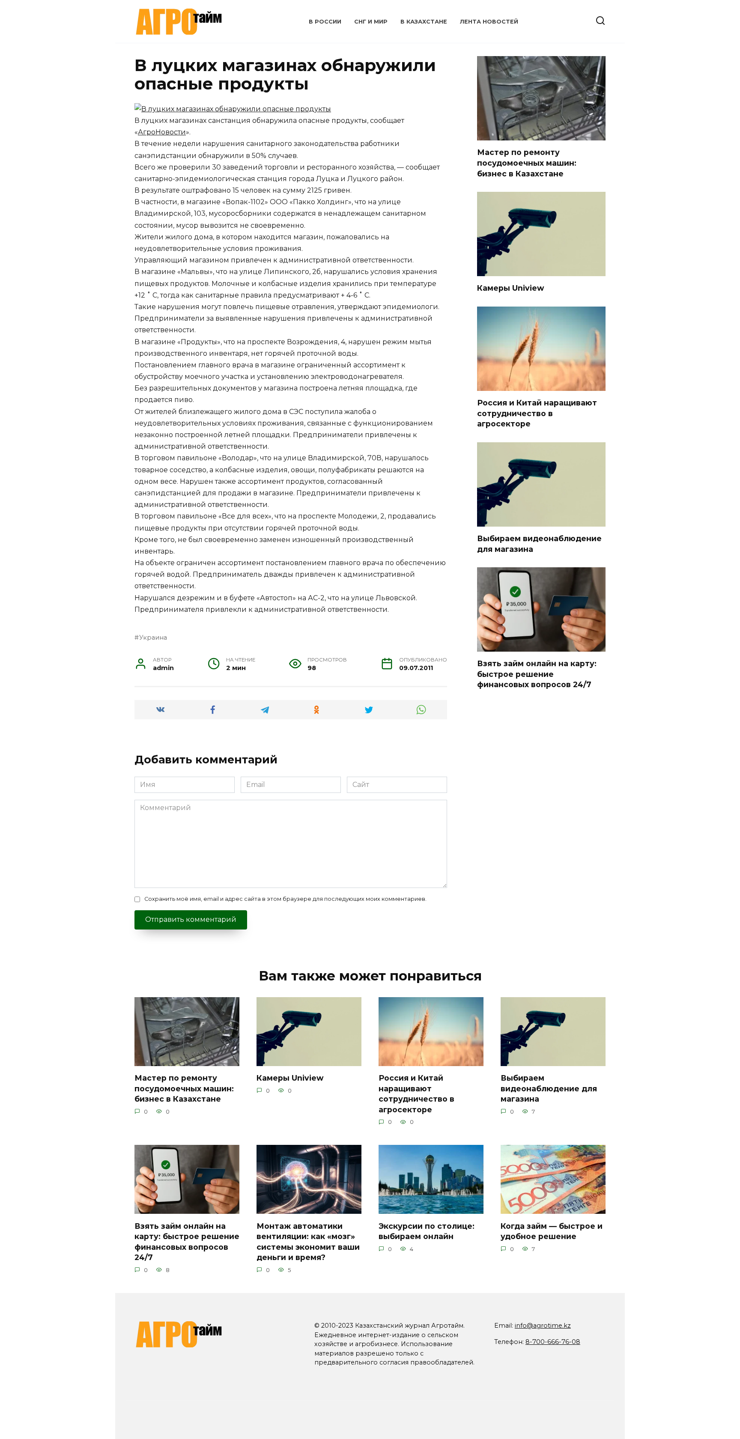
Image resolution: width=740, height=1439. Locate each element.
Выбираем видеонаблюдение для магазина (549, 1088)
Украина (153, 637)
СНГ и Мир (371, 21)
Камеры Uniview (510, 287)
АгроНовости (162, 132)
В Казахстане (423, 21)
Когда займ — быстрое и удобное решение (552, 1231)
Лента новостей (489, 21)
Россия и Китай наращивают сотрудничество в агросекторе (537, 413)
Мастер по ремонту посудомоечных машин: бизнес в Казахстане (526, 163)
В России (325, 21)
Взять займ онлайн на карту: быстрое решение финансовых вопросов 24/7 (537, 674)
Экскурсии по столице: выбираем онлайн (426, 1231)
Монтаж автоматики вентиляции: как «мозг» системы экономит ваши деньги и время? (308, 1241)
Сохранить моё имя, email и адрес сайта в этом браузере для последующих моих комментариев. (285, 899)
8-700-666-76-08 (552, 1342)
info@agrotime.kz (543, 1325)
